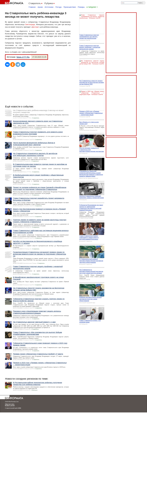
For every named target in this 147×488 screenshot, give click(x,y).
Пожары (81, 7)
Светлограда (30, 24)
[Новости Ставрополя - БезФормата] (12, 2)
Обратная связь (9, 404)
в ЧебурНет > (92, 7)
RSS (19, 408)
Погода (58, 7)
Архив (40, 7)
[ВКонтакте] (7, 64)
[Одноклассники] (12, 64)
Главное (32, 7)
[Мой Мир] (23, 64)
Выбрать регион (10, 405)
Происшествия (70, 7)
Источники (49, 7)
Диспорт (35, 27)
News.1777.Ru (23, 57)
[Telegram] (17, 64)
